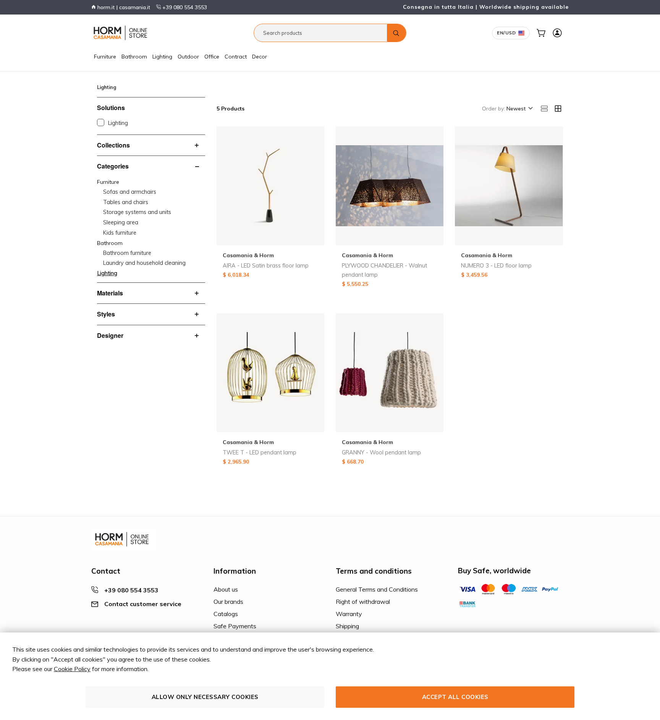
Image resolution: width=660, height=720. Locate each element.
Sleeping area (120, 222)
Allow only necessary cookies (205, 697)
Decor (259, 56)
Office (211, 56)
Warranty (349, 614)
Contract (236, 56)
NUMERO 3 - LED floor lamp (496, 265)
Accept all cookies (455, 697)
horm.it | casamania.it (123, 7)
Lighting (162, 56)
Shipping (347, 626)
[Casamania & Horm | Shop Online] (121, 33)
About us (226, 589)
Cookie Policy (72, 669)
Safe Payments (235, 626)
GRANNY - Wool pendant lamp (381, 452)
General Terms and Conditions (377, 589)
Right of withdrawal (363, 601)
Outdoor (188, 56)
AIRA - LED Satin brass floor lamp (266, 265)
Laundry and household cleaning (144, 262)
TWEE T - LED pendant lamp (259, 452)
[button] (519, 109)
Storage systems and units (137, 212)
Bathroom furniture (127, 253)
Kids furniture (119, 232)
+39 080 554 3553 (184, 7)
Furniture (105, 56)
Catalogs (226, 614)
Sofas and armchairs (129, 191)
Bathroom (134, 56)
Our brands (228, 601)
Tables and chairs (125, 202)
